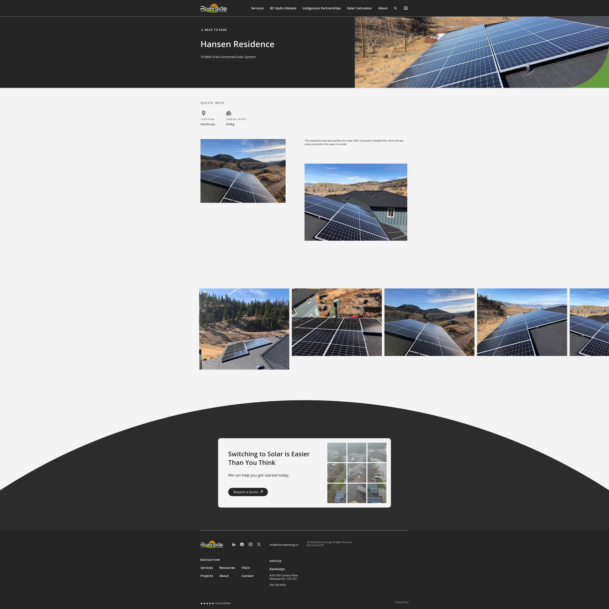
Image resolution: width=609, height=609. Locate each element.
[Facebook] (242, 544)
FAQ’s (245, 568)
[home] (213, 8)
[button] (323, 8)
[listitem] (244, 318)
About (383, 8)
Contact (247, 576)
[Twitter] (259, 544)
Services (257, 8)
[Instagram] (250, 544)
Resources (227, 568)
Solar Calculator (359, 8)
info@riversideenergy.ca (283, 545)
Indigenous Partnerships (322, 8)
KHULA (319, 545)
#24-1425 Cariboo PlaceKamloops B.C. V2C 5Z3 (283, 577)
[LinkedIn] (233, 544)
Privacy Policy (402, 602)
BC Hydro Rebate (283, 8)
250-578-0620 (277, 585)
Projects (206, 576)
